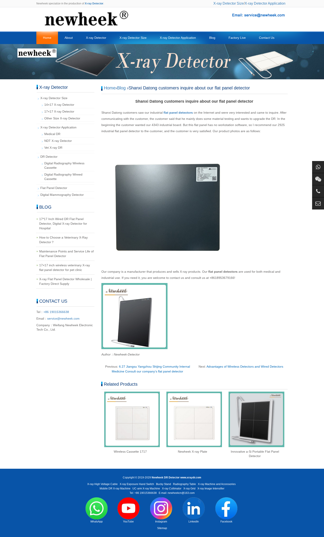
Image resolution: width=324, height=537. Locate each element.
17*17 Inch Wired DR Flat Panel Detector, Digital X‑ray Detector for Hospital (63, 223)
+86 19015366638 (56, 312)
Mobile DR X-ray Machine (115, 488)
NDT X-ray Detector (58, 141)
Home (47, 37)
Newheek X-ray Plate (192, 451)
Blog (212, 37)
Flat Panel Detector (53, 188)
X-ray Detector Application (265, 3)
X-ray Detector (96, 37)
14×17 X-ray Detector (59, 104)
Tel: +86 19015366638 (143, 492)
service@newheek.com (63, 318)
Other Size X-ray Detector (62, 118)
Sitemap (162, 528)
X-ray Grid (189, 488)
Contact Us (266, 37)
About (69, 37)
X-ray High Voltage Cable (102, 484)
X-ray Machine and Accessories (217, 484)
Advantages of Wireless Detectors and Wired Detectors (245, 366)
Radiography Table (184, 484)
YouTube (128, 521)
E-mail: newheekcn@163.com (177, 492)
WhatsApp (96, 521)
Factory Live (237, 37)
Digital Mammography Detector (62, 194)
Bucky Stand (163, 484)
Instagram (161, 521)
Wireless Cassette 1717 (130, 451)
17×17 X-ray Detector (59, 111)
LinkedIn (193, 521)
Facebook (226, 521)
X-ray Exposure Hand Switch (137, 484)
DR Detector (49, 156)
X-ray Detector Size (228, 3)
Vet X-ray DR (53, 147)
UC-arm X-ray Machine (146, 488)
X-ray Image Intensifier (210, 488)
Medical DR (52, 134)
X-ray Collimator (171, 488)
